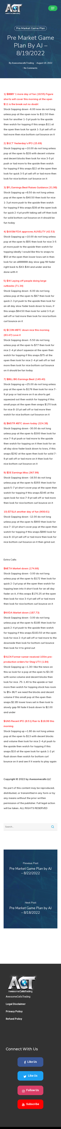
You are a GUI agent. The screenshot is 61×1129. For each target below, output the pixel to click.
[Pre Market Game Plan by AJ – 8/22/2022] (30, 869)
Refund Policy (14, 1018)
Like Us (32, 1061)
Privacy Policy (14, 1011)
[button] (52, 8)
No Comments (30, 68)
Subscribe (32, 1104)
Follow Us (32, 1090)
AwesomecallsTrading (23, 63)
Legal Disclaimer (16, 1004)
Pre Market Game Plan (30, 28)
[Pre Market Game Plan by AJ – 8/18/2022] (30, 908)
